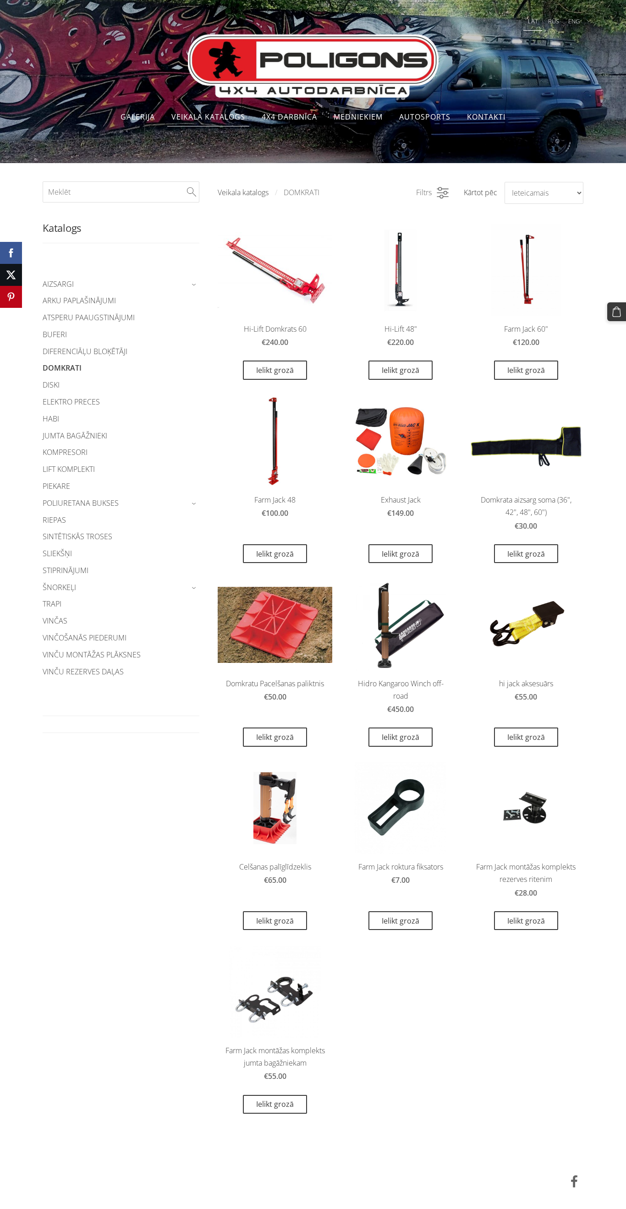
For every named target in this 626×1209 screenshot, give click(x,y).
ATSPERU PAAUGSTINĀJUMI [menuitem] (89, 317)
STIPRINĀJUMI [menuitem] (65, 570)
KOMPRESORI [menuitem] (65, 452)
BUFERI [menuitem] (55, 334)
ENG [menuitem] (574, 21)
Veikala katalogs (243, 192)
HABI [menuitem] (51, 419)
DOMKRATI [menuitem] (62, 368)
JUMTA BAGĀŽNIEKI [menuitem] (75, 436)
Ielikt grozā (275, 370)
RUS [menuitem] (553, 21)
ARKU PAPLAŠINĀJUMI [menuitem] (79, 300)
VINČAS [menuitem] (55, 621)
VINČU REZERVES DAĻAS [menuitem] (83, 672)
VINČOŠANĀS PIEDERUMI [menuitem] (84, 638)
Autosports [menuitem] (424, 117)
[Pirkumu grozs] (616, 311)
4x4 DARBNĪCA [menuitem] (289, 117)
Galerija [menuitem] (138, 117)
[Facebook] (574, 1181)
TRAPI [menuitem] (52, 604)
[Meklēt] (191, 192)
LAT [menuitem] (533, 21)
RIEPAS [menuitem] (54, 520)
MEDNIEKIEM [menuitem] (358, 117)
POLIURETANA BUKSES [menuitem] (81, 503)
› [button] (195, 284)
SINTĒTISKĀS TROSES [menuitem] (77, 536)
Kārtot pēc (480, 192)
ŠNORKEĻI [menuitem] (59, 587)
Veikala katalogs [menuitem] (208, 117)
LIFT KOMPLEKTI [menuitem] (69, 469)
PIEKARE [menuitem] (56, 486)
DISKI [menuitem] (51, 385)
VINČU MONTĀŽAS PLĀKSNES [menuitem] (92, 655)
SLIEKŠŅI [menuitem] (57, 553)
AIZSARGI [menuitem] (58, 284)
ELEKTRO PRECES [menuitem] (71, 402)
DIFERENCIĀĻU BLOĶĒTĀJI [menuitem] (85, 351)
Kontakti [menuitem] (486, 117)
